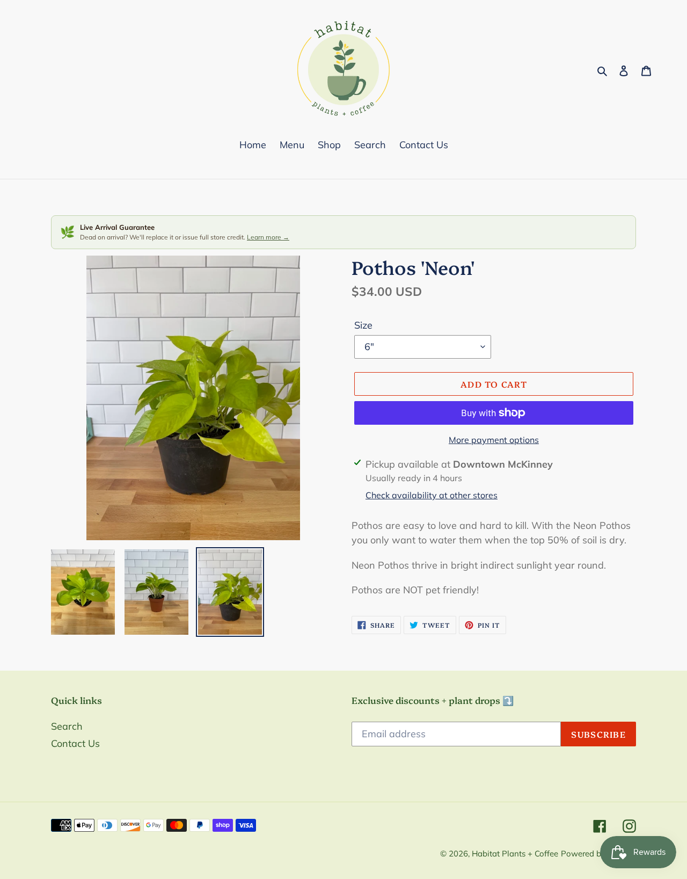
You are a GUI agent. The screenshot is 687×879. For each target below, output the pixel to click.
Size (363, 325)
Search (67, 726)
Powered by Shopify (598, 853)
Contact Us (75, 743)
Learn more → (268, 237)
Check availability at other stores (432, 495)
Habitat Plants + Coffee (515, 853)
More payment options (494, 439)
